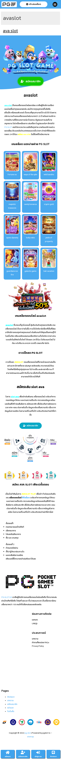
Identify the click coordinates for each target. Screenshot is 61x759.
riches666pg (6, 627)
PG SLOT (8, 127)
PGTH (3, 674)
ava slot (10, 30)
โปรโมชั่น (10, 711)
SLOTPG (5, 670)
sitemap (30, 736)
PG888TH (5, 645)
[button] (55, 4)
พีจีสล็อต (26, 497)
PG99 (3, 649)
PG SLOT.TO (6, 652)
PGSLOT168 (6, 656)
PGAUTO (5, 681)
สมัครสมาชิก (12, 704)
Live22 (4, 638)
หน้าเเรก (10, 708)
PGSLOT (5, 634)
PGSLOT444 (6, 667)
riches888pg (6, 620)
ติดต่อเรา (11, 697)
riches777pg (6, 623)
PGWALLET (6, 660)
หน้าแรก (7, 756)
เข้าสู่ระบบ (38, 756)
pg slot (28, 733)
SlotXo (4, 641)
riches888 (5, 630)
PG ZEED (5, 663)
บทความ (10, 700)
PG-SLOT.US (6, 597)
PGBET (4, 678)
